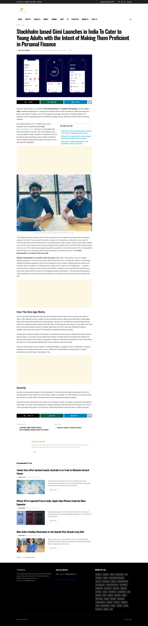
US (111, 609)
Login (129, 2)
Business (106, 581)
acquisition (119, 574)
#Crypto (98, 574)
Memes (46, 19)
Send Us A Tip (20, 2)
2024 (112, 574)
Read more (53, 490)
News (20, 19)
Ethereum (99, 588)
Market (110, 595)
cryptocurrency (122, 581)
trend (125, 606)
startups (124, 602)
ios (129, 592)
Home (18, 25)
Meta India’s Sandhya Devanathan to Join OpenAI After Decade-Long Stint (74, 142)
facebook (108, 588)
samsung (121, 599)
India (105, 592)
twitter (106, 609)
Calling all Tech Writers (30, 2)
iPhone (98, 595)
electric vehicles (112, 585)
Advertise (39, 2)
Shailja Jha (21, 477)
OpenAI (113, 599)
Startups (75, 19)
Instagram (112, 592)
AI (67, 19)
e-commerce (100, 585)
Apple (106, 578)
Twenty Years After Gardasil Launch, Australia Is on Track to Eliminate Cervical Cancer (76, 132)
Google (98, 592)
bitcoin (98, 581)
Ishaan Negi (21, 508)
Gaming (54, 19)
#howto (105, 574)
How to (94, 19)
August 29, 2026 (32, 477)
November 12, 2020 (38, 50)
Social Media (100, 602)
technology (105, 606)
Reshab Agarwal (24, 50)
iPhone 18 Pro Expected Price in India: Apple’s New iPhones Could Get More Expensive (76, 137)
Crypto (28, 19)
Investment (121, 592)
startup (117, 602)
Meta (124, 595)
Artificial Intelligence (117, 578)
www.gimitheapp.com (24, 129)
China (113, 581)
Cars (62, 19)
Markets (85, 19)
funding (115, 588)
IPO (104, 595)
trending (98, 609)
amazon (98, 578)
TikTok (119, 606)
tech (97, 606)
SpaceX (109, 602)
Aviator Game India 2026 (66, 579)
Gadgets (37, 19)
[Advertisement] (54, 162)
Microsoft (99, 599)
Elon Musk (123, 585)
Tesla (113, 606)
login (22, 557)
